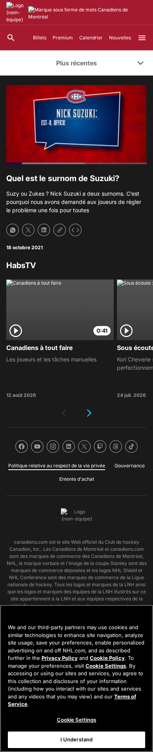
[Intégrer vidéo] (75, 230)
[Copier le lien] (59, 230)
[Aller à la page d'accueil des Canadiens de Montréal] (15, 12)
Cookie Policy (107, 658)
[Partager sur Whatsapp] (12, 230)
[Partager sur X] (28, 230)
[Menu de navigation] (142, 38)
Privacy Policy (60, 658)
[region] (76, 678)
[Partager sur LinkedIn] (44, 230)
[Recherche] (11, 38)
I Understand (76, 739)
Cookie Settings (106, 666)
